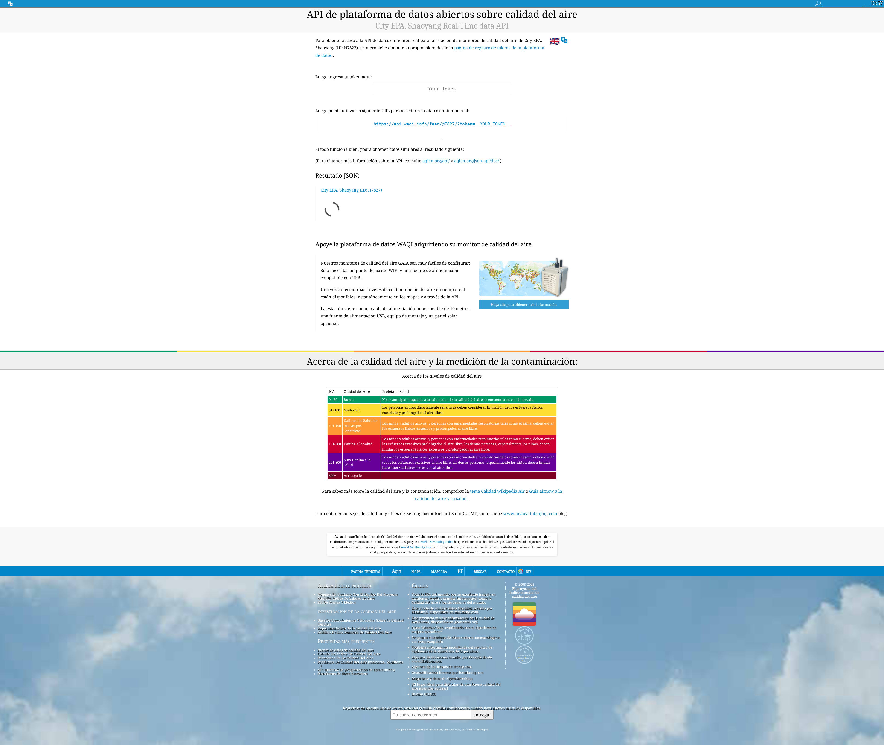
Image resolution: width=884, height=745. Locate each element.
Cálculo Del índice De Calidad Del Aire (349, 654)
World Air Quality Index (437, 542)
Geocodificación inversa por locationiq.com (447, 672)
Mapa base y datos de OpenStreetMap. (442, 678)
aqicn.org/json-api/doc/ (476, 160)
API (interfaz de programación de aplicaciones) (356, 669)
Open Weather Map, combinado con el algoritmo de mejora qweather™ (454, 629)
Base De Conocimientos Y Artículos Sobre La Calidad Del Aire (361, 622)
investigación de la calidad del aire (357, 611)
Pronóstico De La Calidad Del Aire (345, 657)
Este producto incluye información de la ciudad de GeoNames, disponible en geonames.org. (453, 620)
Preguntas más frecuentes (346, 641)
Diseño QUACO (424, 694)
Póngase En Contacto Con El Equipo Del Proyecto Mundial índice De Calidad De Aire (358, 596)
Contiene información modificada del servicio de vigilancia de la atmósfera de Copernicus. (452, 649)
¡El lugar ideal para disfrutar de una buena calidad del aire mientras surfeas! (456, 686)
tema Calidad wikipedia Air (498, 491)
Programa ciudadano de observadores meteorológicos (456, 637)
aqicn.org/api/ (436, 160)
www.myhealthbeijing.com (530, 513)
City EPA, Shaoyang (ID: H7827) (351, 190)
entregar (482, 715)
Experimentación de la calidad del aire (349, 628)
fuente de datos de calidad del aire (346, 650)
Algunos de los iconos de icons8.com (442, 666)
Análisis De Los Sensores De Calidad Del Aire (355, 632)
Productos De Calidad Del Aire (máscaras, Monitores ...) (360, 664)
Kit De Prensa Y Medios (337, 602)
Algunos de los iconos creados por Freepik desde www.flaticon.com (452, 659)
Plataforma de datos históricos (343, 673)
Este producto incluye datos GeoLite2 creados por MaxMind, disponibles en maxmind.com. (452, 610)
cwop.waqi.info (430, 641)
